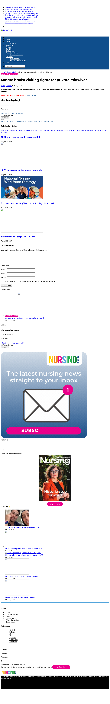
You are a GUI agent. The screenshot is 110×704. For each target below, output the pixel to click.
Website (3, 277)
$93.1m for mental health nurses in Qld (18, 9)
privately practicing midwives (30, 121)
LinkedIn (4, 653)
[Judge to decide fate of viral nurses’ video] (17, 525)
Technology (10, 51)
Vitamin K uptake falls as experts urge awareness (21, 13)
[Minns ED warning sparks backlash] (22, 232)
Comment (5, 266)
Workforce (9, 45)
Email (3, 273)
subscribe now (31, 95)
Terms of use (10, 622)
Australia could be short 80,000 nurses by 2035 (21, 17)
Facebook (4, 657)
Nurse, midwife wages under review (20, 597)
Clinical (8, 47)
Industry (8, 41)
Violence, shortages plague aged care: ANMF (20, 7)
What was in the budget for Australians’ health (24, 318)
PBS (18, 121)
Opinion (13, 43)
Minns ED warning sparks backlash (17, 19)
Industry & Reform (11, 72)
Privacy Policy (6, 678)
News (8, 39)
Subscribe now (15, 59)
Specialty (9, 49)
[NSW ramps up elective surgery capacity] (22, 166)
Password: (4, 109)
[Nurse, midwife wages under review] (17, 595)
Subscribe (9, 57)
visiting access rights (48, 121)
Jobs (7, 62)
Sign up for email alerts (18, 61)
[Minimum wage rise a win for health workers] (17, 546)
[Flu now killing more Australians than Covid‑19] (23, 553)
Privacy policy (11, 618)
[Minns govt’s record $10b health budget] (17, 574)
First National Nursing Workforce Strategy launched (22, 15)
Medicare (13, 121)
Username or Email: (7, 105)
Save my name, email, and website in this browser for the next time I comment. (30, 281)
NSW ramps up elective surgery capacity (19, 11)
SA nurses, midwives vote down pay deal (19, 23)
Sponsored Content (16, 55)
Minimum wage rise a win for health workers (23, 548)
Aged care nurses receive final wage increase (20, 21)
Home (3, 72)
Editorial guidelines (12, 620)
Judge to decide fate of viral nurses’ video (22, 527)
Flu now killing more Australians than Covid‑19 (24, 555)
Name (3, 269)
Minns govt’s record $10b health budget (22, 576)
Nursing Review (6, 86)
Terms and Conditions (96, 676)
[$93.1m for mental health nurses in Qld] (55, 132)
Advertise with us (12, 53)
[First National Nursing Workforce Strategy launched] (22, 199)
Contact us (9, 612)
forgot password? (18, 113)
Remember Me (8, 115)
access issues (5, 121)
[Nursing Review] (7, 30)
